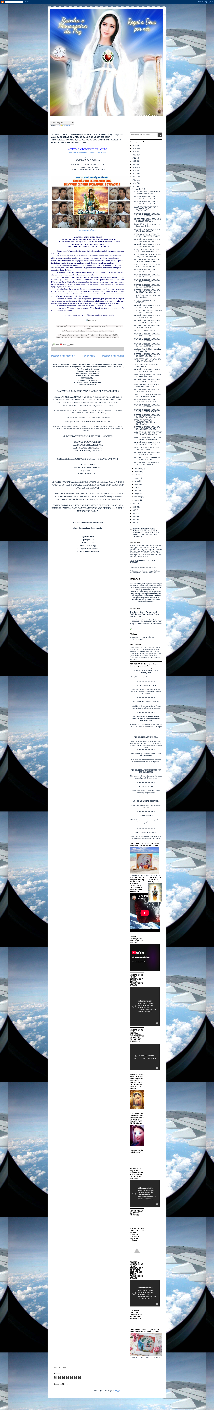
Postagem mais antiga (113, 356)
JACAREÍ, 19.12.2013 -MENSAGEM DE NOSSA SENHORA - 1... (147, 306)
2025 (134, 149)
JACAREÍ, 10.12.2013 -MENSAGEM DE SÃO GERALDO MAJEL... (147, 380)
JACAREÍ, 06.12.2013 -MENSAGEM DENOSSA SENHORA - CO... (147, 411)
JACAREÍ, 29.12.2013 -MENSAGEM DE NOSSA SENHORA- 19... (147, 203)
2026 (134, 145)
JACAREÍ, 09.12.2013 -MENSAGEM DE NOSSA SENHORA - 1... (147, 391)
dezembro (138, 189)
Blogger (117, 1391)
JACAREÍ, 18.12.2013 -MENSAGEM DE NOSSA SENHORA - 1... (147, 316)
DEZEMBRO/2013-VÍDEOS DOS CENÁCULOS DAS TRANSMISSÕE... (146, 209)
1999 (134, 516)
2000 (134, 513)
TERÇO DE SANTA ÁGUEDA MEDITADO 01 (144, 301)
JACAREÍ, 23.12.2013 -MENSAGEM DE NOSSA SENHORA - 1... (147, 276)
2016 (134, 177)
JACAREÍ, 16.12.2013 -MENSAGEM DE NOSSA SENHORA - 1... (147, 327)
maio (136, 487)
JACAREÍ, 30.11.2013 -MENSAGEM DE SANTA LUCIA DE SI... (147, 464)
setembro (138, 475)
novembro (138, 468)
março (136, 494)
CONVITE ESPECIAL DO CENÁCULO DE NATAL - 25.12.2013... (148, 311)
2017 (134, 174)
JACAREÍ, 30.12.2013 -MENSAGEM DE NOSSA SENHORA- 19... (147, 198)
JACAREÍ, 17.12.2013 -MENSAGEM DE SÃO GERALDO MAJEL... (147, 321)
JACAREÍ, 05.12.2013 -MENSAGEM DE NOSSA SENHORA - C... (147, 416)
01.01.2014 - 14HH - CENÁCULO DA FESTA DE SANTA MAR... (147, 193)
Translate (67, 126)
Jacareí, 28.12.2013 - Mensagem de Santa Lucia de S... (147, 225)
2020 (134, 164)
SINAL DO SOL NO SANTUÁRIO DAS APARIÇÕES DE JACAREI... (148, 266)
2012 (134, 504)
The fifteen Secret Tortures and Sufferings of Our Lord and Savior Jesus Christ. (144, 614)
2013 (134, 186)
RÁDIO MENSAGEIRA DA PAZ (144, 529)
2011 (134, 507)
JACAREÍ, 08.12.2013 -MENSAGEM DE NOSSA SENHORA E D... (147, 401)
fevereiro (137, 497)
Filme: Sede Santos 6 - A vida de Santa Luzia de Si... (146, 365)
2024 (134, 152)
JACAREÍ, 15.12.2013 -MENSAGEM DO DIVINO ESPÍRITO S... (147, 335)
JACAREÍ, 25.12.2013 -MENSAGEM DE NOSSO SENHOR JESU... (147, 261)
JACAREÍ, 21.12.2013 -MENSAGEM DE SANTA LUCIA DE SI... (147, 286)
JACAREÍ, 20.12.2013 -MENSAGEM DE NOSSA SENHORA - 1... (147, 291)
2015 (134, 180)
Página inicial (88, 356)
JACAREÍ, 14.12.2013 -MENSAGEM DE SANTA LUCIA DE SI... (147, 340)
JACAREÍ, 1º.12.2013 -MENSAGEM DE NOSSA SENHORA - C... (147, 459)
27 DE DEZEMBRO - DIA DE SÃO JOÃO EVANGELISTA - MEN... (146, 250)
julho (136, 481)
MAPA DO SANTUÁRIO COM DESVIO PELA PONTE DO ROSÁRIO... (148, 433)
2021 (134, 161)
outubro (137, 472)
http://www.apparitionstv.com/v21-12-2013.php (87, 152)
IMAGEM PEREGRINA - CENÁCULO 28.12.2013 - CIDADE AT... (147, 220)
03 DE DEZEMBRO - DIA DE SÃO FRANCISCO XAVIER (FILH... (146, 448)
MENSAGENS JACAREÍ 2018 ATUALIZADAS (143, 638)
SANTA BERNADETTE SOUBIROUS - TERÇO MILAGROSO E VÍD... (148, 255)
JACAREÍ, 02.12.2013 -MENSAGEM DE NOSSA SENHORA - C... (147, 453)
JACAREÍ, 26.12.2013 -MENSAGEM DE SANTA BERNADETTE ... (147, 240)
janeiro (137, 500)
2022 (134, 158)
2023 (134, 155)
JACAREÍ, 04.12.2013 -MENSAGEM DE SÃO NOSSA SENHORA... (147, 428)
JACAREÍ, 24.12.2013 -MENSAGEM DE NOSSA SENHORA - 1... (147, 271)
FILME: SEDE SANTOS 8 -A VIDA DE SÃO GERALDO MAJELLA (148, 396)
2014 (134, 183)
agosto (137, 478)
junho (136, 484)
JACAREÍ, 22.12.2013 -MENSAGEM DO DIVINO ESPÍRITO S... (147, 281)
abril (136, 490)
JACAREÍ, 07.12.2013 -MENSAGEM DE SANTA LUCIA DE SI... (147, 406)
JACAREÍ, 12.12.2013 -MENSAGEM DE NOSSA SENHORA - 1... (147, 355)
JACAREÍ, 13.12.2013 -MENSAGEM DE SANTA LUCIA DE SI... (147, 345)
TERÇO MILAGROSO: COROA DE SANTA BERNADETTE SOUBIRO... (148, 235)
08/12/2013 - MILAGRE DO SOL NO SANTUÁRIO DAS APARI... (147, 386)
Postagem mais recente (63, 356)
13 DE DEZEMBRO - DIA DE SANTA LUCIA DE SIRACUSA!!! (147, 360)
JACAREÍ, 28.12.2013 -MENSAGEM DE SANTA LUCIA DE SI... (147, 215)
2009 (134, 510)
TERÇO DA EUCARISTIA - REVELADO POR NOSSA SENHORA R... (144, 422)
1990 (134, 520)
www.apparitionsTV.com (87, 230)
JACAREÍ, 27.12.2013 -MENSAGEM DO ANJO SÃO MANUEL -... (147, 230)
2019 (134, 167)
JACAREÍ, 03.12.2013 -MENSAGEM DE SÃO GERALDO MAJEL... (147, 443)
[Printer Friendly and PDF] (63, 345)
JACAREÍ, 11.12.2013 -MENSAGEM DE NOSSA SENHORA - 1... (147, 370)
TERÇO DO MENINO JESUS (144, 331)
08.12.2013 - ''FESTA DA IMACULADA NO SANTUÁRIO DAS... (147, 375)
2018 (134, 170)
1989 (134, 523)
